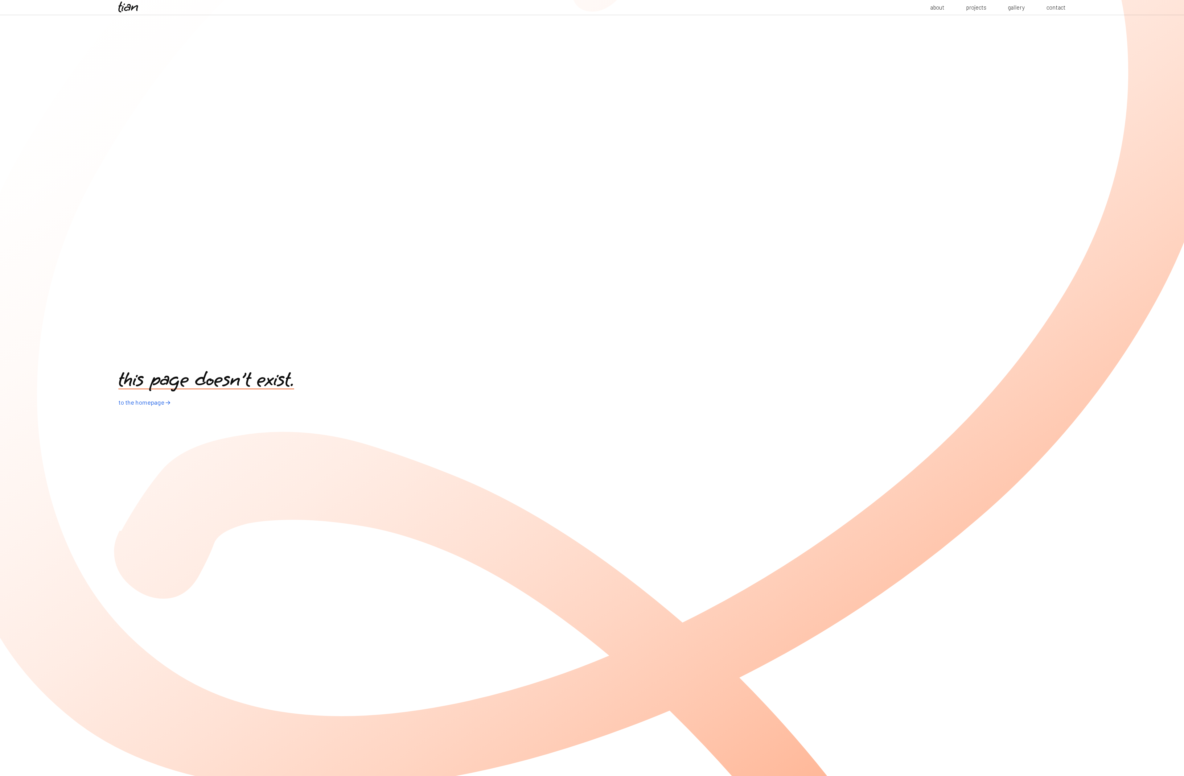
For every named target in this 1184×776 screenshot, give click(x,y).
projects (976, 7)
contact (1056, 7)
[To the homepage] (128, 7)
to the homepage (141, 402)
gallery (1016, 7)
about (937, 7)
